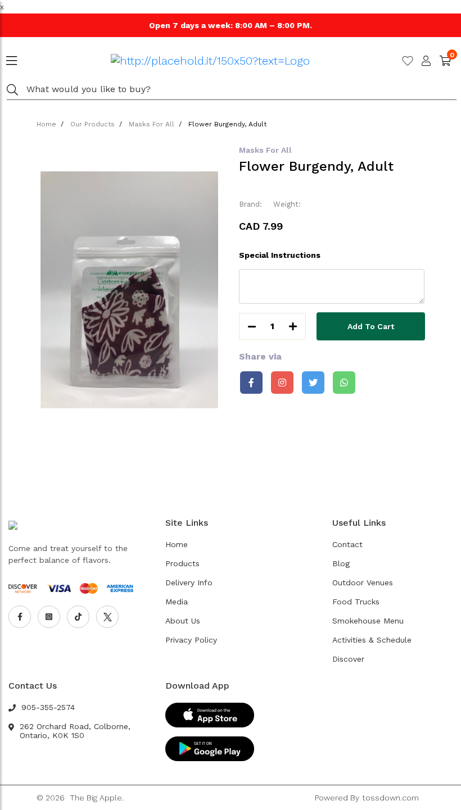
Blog (341, 563)
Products (182, 563)
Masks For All (151, 124)
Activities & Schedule (372, 639)
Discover (348, 658)
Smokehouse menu (368, 620)
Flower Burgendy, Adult (227, 124)
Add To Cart (370, 326)
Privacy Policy (191, 639)
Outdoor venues (362, 582)
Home (46, 124)
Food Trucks (355, 601)
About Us (182, 620)
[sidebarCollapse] (11, 58)
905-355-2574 (48, 707)
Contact (347, 544)
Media (176, 601)
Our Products (92, 124)
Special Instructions (279, 255)
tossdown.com (390, 797)
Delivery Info (189, 582)
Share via (260, 356)
